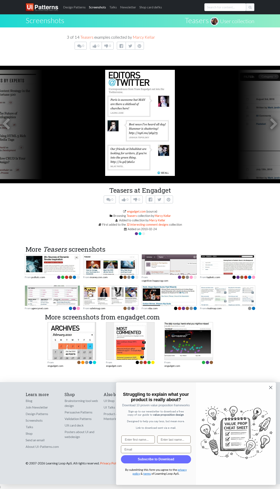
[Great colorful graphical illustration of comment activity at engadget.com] (130, 353)
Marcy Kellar (144, 37)
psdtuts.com (38, 277)
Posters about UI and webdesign (79, 434)
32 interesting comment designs (147, 224)
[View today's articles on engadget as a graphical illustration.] (189, 339)
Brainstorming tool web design (81, 403)
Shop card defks (150, 7)
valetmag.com (97, 308)
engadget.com (136, 211)
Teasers (197, 20)
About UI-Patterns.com (42, 446)
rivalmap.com (214, 308)
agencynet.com (39, 308)
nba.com (153, 308)
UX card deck (74, 425)
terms (147, 473)
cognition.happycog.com (155, 280)
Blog (29, 401)
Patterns (74, 7)
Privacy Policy (110, 463)
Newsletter (128, 7)
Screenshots (97, 7)
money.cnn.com (99, 277)
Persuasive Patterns (78, 412)
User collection (237, 21)
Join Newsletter (37, 407)
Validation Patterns (78, 419)
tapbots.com (213, 277)
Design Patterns (37, 414)
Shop (29, 433)
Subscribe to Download (156, 459)
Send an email (35, 440)
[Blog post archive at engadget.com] (72, 353)
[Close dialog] (270, 387)
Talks (113, 7)
